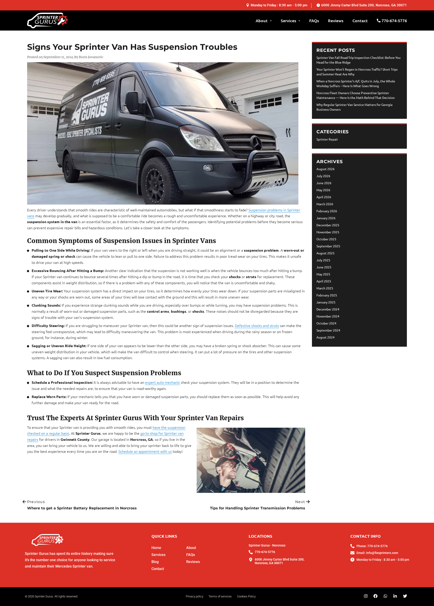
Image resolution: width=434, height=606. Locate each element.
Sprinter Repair (327, 139)
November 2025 (327, 232)
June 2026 (323, 183)
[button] (264, 20)
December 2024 (327, 309)
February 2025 (326, 295)
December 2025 (327, 225)
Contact (360, 20)
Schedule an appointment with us (145, 451)
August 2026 (325, 169)
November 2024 (327, 316)
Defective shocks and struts (257, 325)
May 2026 (323, 190)
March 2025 (324, 288)
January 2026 (325, 218)
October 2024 (326, 323)
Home (156, 548)
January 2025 (325, 302)
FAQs (314, 20)
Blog (155, 562)
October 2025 (326, 239)
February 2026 (326, 211)
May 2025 (323, 274)
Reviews (335, 20)
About (262, 20)
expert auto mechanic (162, 382)
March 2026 (324, 204)
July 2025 (323, 260)
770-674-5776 (394, 20)
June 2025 (323, 267)
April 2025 (323, 281)
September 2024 (328, 330)
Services (288, 20)
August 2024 (325, 337)
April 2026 (323, 197)
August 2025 (325, 253)
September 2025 (328, 246)
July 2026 (323, 176)
